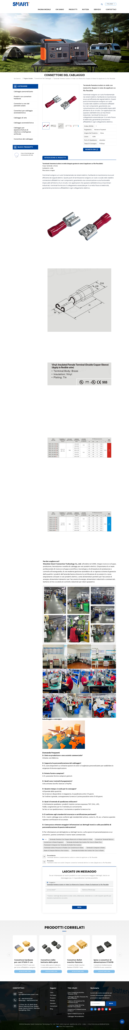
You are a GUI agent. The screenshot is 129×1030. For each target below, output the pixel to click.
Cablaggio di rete (20, 118)
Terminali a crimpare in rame (95, 847)
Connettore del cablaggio (43, 78)
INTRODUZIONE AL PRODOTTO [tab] (55, 157)
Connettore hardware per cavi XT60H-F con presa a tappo (103, 961)
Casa (51, 992)
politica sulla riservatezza (98, 1024)
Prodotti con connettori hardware (22, 97)
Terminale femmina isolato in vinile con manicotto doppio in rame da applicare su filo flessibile (78, 884)
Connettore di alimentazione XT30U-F (77, 1010)
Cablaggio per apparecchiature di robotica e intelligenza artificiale (22, 131)
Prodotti (73, 9)
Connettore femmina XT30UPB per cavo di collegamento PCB (76, 961)
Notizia (85, 9)
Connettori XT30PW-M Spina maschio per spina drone (24, 961)
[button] (120, 955)
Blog (51, 1009)
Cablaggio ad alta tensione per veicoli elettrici (78, 997)
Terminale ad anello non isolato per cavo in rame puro (84, 842)
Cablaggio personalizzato (23, 91)
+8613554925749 (27, 998)
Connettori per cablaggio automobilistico (23, 112)
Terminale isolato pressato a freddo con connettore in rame (63, 847)
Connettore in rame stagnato (53, 842)
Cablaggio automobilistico (24, 123)
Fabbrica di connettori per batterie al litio (76, 1001)
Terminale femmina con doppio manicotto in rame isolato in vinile (70, 839)
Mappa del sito (75, 1024)
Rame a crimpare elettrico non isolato (56, 850)
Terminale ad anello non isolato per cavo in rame (88, 850)
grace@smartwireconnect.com (28, 994)
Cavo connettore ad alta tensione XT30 (76, 993)
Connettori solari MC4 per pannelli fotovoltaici (76, 1006)
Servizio (97, 9)
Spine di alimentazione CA (76, 1013)
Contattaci (111, 9)
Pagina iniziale (44, 9)
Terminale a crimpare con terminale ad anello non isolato (62, 845)
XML (84, 1024)
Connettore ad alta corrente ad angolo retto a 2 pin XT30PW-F (51, 961)
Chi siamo (60, 9)
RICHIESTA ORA (90, 149)
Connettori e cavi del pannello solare (21, 105)
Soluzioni (53, 1003)
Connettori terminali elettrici (104, 839)
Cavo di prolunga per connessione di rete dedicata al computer (27, 154)
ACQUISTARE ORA (25, 971)
